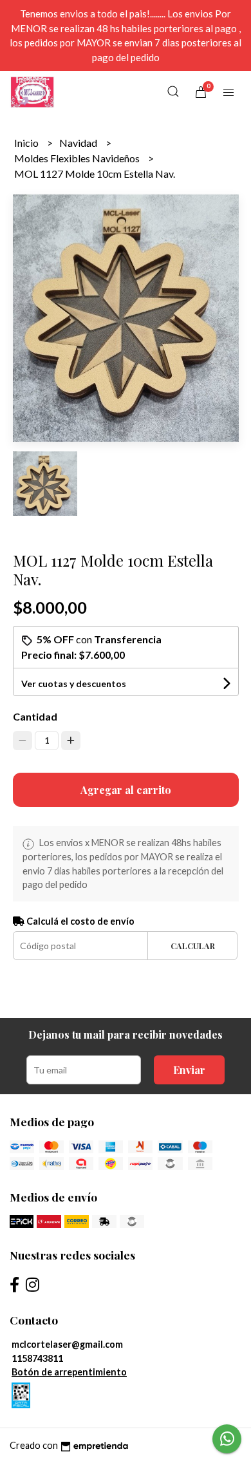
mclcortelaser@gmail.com (67, 1344)
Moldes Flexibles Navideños (78, 158)
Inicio (27, 143)
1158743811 (37, 1358)
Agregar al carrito (125, 790)
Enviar (189, 1070)
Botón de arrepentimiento (69, 1371)
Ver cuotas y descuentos (73, 683)
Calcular (193, 945)
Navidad (79, 143)
